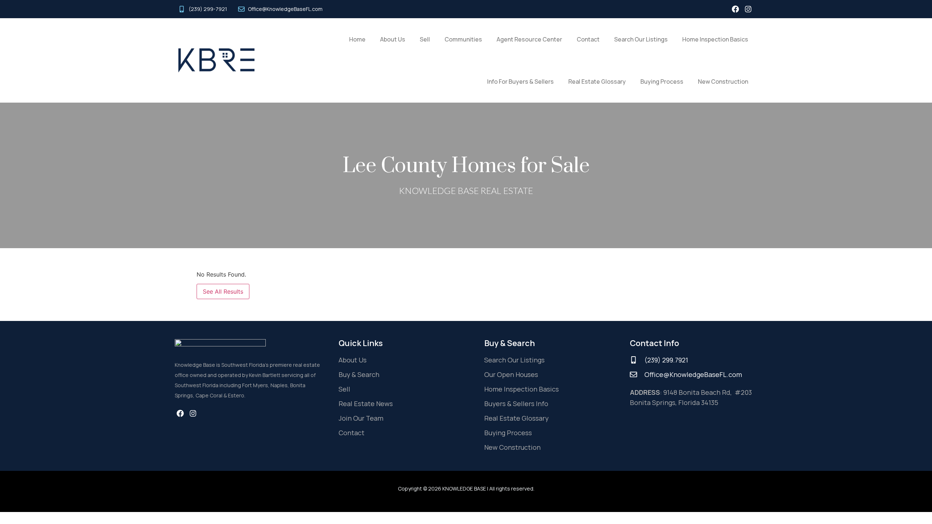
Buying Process (661, 82)
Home (357, 39)
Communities (463, 39)
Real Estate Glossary (597, 82)
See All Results (223, 291)
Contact (588, 39)
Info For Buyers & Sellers (520, 82)
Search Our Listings (641, 39)
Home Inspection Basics (715, 39)
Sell (425, 39)
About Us (392, 39)
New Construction (723, 82)
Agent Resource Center (529, 39)
